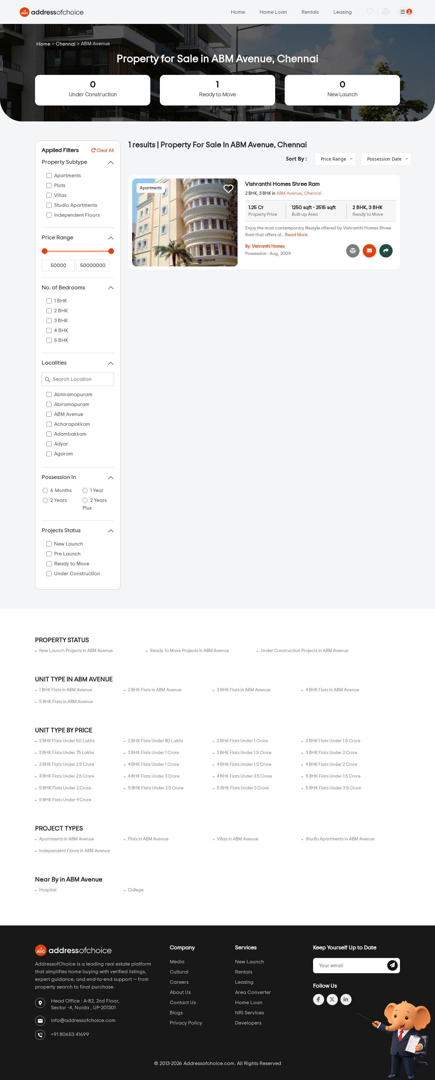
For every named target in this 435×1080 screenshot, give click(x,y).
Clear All (105, 150)
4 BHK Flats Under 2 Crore (331, 764)
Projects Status (61, 530)
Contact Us (183, 1002)
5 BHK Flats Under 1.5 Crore (333, 776)
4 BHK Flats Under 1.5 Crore (244, 764)
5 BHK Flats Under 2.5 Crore (155, 788)
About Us (180, 992)
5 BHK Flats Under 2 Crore (65, 788)
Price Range (57, 238)
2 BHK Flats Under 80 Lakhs (155, 741)
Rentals (310, 12)
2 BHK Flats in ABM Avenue (155, 690)
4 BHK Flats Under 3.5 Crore (244, 776)
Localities (54, 363)
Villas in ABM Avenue (237, 839)
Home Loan (273, 12)
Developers (248, 1023)
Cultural (179, 972)
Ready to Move (217, 89)
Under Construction (93, 89)
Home (238, 12)
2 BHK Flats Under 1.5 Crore (333, 741)
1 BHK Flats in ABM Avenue (65, 690)
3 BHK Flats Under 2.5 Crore (66, 764)
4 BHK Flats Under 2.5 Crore (66, 776)
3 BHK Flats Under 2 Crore (331, 752)
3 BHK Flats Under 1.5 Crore (244, 752)
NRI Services (249, 1012)
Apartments (151, 188)
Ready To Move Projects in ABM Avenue (189, 651)
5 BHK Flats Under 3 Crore (243, 788)
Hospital (47, 890)
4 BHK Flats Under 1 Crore (153, 764)
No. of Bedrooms (63, 288)
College (136, 890)
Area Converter (253, 992)
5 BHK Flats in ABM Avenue (66, 701)
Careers (179, 982)
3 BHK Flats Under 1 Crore (153, 752)
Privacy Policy (186, 1023)
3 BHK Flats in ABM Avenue (243, 690)
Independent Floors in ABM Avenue (74, 851)
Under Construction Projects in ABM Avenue (304, 651)
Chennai (65, 44)
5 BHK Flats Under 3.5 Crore (333, 788)
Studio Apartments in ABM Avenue (340, 839)
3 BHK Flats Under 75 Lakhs (66, 752)
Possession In (59, 477)
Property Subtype (64, 162)
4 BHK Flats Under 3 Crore (154, 776)
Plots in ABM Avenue (148, 839)
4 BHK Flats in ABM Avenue (332, 690)
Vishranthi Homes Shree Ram (282, 184)
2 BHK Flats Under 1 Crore (242, 741)
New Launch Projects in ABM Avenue (76, 651)
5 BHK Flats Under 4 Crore (65, 800)
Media (177, 961)
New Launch (342, 89)
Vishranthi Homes (268, 246)
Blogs (176, 1012)
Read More (296, 235)
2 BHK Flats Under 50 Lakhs (67, 741)
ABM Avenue (289, 193)
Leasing (342, 12)
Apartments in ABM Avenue (66, 839)
